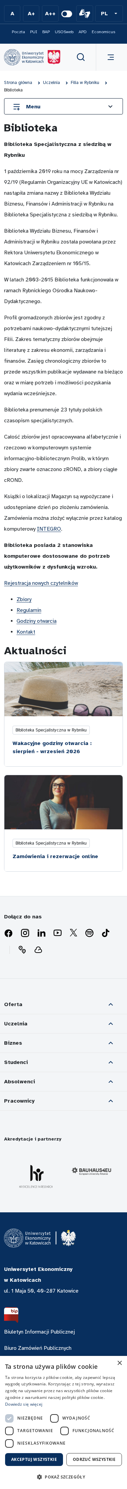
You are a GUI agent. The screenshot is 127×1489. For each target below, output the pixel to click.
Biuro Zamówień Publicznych (37, 1348)
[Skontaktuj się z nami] (22, 950)
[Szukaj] (80, 57)
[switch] (66, 13)
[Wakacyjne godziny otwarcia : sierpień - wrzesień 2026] (63, 689)
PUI (33, 32)
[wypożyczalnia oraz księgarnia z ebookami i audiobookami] (38, 950)
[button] (109, 13)
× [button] (119, 1363)
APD (83, 32)
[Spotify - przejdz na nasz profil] (89, 933)
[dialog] (63, 1422)
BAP (46, 32)
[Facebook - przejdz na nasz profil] (8, 933)
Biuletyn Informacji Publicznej (39, 1331)
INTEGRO (49, 529)
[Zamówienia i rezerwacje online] (63, 802)
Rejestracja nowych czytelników (41, 583)
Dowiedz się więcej (23, 1404)
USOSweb (64, 32)
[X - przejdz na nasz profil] (73, 933)
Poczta (18, 32)
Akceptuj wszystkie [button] (34, 1459)
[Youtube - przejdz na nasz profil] (58, 933)
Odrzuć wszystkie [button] (94, 1459)
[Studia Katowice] (32, 57)
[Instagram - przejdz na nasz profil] (25, 933)
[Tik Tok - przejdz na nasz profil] (106, 933)
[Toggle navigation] (109, 57)
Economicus (103, 32)
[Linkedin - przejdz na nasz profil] (41, 933)
